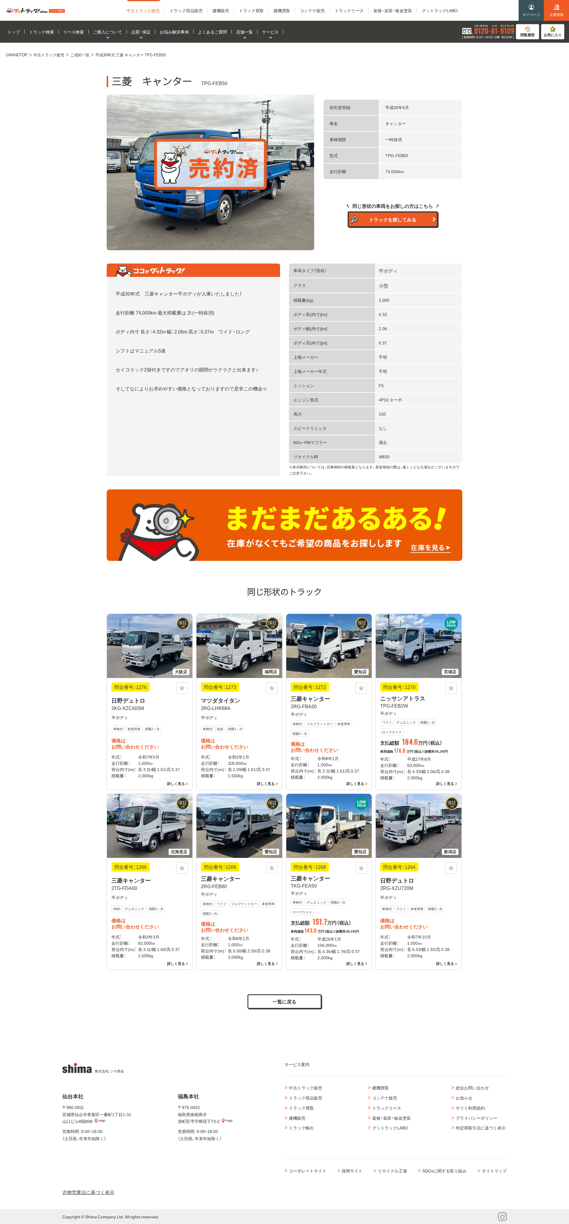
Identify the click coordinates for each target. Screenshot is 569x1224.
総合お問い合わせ (472, 1088)
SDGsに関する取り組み (444, 1171)
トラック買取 (301, 1108)
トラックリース (386, 1108)
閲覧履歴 (527, 34)
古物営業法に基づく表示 (88, 1192)
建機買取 (380, 1088)
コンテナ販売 (384, 1098)
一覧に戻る (284, 1001)
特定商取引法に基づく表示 (481, 1128)
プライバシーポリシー (476, 1118)
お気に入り (553, 34)
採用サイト (352, 1171)
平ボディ (388, 270)
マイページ (531, 14)
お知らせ (464, 1098)
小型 (383, 285)
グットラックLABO (390, 1128)
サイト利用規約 (470, 1108)
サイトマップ (494, 1171)
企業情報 (556, 14)
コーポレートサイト (307, 1171)
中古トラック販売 (305, 1088)
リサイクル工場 (392, 1171)
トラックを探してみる (392, 219)
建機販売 (297, 1118)
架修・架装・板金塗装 (391, 1118)
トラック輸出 (301, 1128)
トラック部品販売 (305, 1098)
